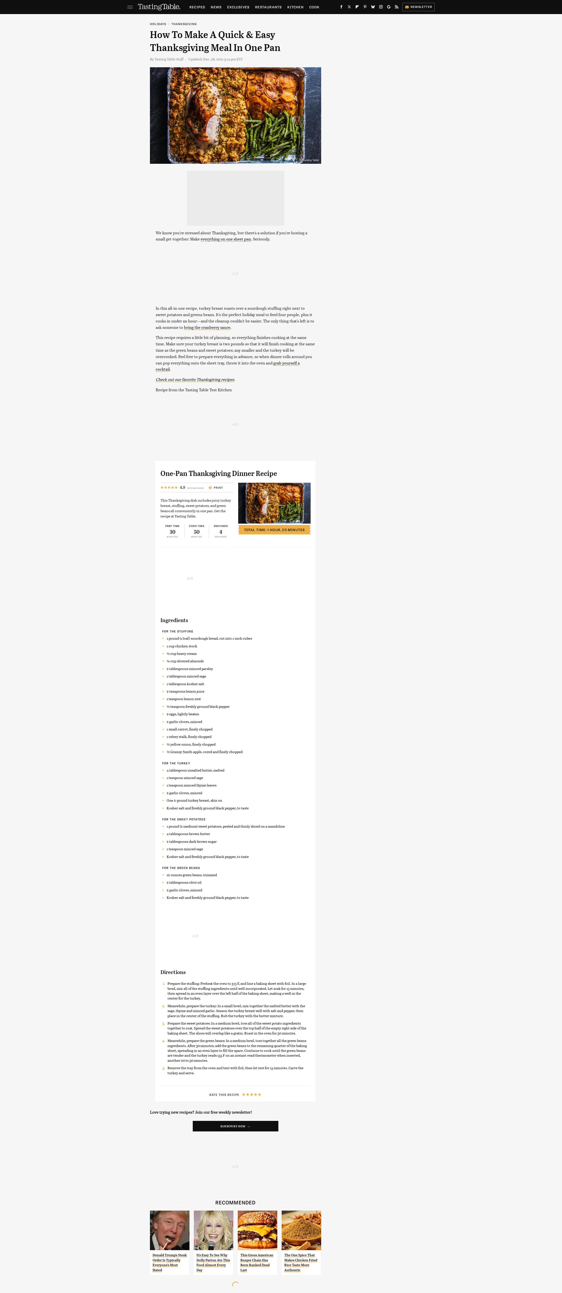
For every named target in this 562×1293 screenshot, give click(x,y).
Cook (314, 6)
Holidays (158, 23)
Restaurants (268, 6)
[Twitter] (349, 7)
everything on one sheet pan (226, 239)
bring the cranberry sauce (207, 327)
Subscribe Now (233, 1126)
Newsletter (421, 7)
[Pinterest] (365, 7)
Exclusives (238, 6)
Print (218, 488)
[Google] (389, 7)
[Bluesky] (373, 7)
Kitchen (295, 6)
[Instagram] (381, 7)
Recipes (197, 6)
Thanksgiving (184, 23)
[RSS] (396, 7)
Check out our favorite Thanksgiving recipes (195, 379)
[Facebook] (341, 7)
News (216, 6)
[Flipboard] (357, 7)
